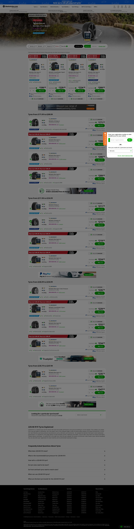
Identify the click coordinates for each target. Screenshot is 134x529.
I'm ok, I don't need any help (125, 155)
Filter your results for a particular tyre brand (120, 147)
